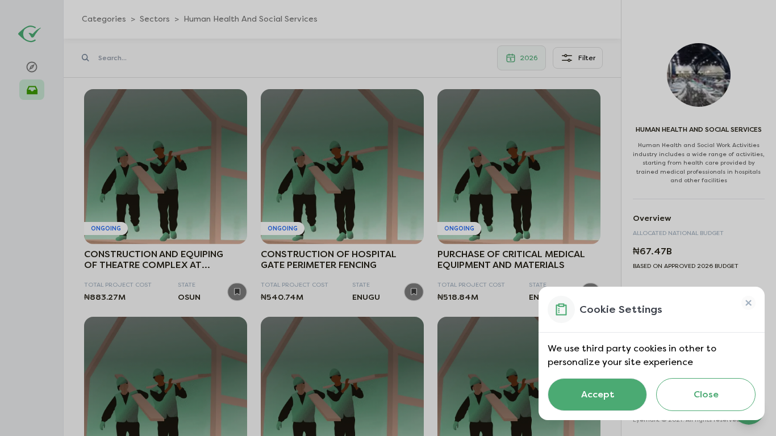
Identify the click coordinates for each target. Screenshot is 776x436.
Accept (597, 394)
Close (706, 394)
